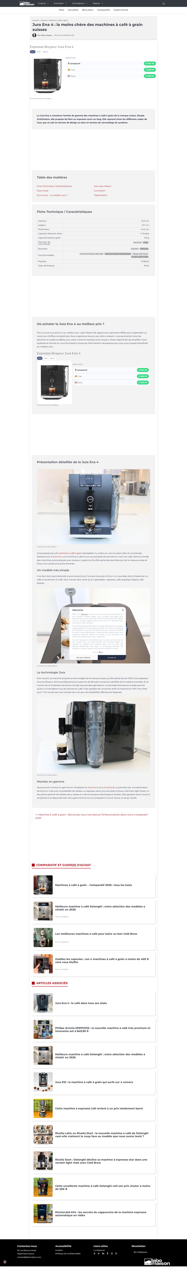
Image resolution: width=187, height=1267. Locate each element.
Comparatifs (103, 10)
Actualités (73, 10)
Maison (96, 3)
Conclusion (99, 190)
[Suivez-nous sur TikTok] (99, 1253)
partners (84, 614)
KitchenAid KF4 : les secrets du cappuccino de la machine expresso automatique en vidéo (100, 1214)
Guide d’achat (121, 10)
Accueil (35, 20)
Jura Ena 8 (109, 787)
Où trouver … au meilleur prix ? (52, 195)
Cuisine (42, 3)
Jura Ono (57, 556)
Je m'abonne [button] (140, 1252)
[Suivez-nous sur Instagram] (112, 1253)
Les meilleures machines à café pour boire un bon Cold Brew (96, 933)
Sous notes (42, 190)
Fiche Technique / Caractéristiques (54, 186)
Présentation (100, 195)
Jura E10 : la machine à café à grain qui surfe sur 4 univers (94, 1082)
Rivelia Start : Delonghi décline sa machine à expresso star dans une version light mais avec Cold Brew (101, 1161)
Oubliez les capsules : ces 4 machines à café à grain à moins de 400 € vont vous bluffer (102, 961)
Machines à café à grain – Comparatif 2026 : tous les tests (93, 885)
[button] (163, 3)
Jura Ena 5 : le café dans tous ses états (81, 1003)
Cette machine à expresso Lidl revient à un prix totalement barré (99, 1108)
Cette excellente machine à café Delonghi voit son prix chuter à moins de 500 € (102, 1187)
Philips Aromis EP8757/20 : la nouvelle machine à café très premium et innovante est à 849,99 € (102, 1029)
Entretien (59, 3)
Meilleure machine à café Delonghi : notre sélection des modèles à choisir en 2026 (100, 908)
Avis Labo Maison (102, 186)
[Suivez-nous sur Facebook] (107, 1253)
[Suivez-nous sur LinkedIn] (103, 1253)
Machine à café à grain (58, 20)
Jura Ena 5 (93, 787)
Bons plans (87, 10)
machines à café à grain (70, 553)
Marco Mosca (46, 35)
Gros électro (78, 3)
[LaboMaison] (27, 3)
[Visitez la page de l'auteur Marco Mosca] (34, 36)
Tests (61, 10)
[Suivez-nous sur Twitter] (94, 1253)
